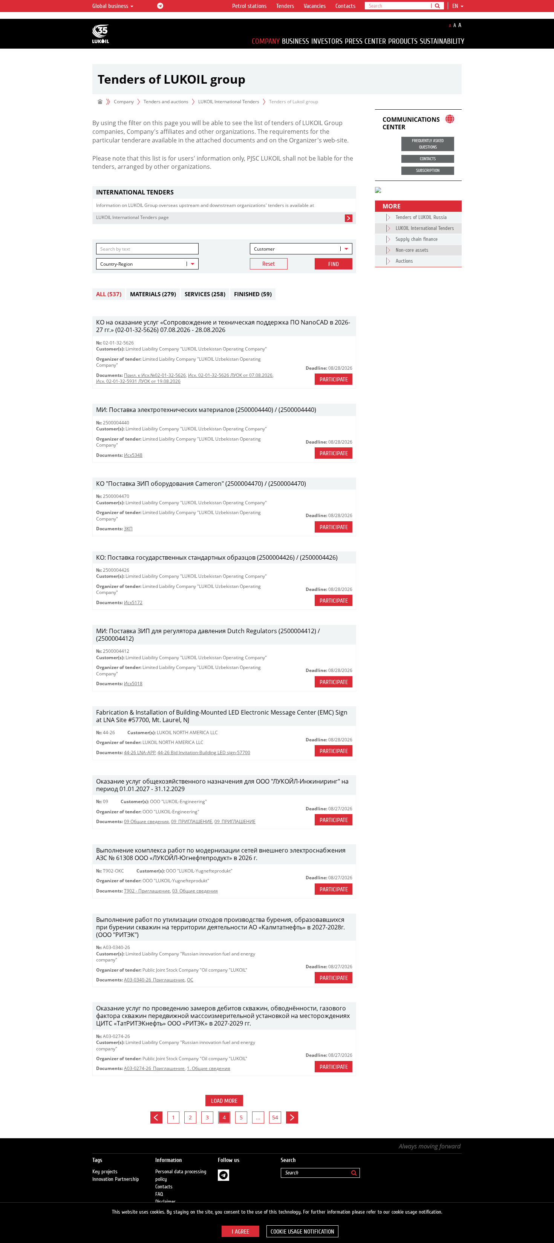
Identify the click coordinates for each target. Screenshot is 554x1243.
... (258, 1117)
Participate (334, 379)
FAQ (159, 1194)
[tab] (224, 192)
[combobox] (301, 248)
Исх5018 (133, 683)
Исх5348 (133, 455)
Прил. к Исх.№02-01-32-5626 (155, 375)
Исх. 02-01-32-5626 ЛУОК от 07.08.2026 (230, 375)
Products (403, 41)
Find (333, 264)
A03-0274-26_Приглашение (154, 1068)
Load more (224, 1101)
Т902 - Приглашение (147, 891)
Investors (327, 41)
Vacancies (315, 6)
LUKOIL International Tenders (228, 101)
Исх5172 (133, 602)
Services (205, 294)
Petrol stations (249, 6)
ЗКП (128, 528)
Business (295, 41)
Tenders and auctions (166, 101)
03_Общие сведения (195, 891)
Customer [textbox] (264, 249)
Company (266, 41)
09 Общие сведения (146, 821)
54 (275, 1117)
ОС (190, 980)
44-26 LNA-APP (139, 752)
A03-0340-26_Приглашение (154, 980)
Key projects (105, 1172)
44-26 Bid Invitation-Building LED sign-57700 (204, 752)
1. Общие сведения (208, 1068)
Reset (268, 263)
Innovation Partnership (115, 1179)
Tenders (285, 6)
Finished (253, 294)
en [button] (456, 6)
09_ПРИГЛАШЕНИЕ (191, 821)
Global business (111, 6)
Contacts (345, 6)
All (108, 294)
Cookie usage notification (302, 1231)
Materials (153, 294)
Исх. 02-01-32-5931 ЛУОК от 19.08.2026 (138, 381)
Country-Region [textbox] (116, 264)
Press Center (365, 41)
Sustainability (442, 41)
